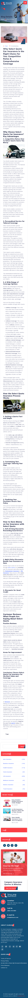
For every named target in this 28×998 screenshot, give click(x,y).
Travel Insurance (14, 789)
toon (6, 46)
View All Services (7, 873)
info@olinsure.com (12, 917)
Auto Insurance (14, 759)
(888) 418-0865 (11, 910)
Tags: (7, 734)
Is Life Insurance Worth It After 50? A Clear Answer (18, 810)
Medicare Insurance (14, 780)
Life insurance (14, 776)
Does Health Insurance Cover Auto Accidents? (17, 819)
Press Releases (5, 965)
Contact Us (4, 967)
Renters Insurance (14, 784)
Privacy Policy (5, 961)
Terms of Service (6, 958)
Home (2, 19)
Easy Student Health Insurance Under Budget (17, 801)
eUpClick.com (21, 996)
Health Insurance (14, 767)
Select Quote (11, 567)
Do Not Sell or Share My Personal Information (14, 963)
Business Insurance (14, 763)
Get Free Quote (11, 888)
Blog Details (10, 19)
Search (22, 746)
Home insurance (14, 772)
